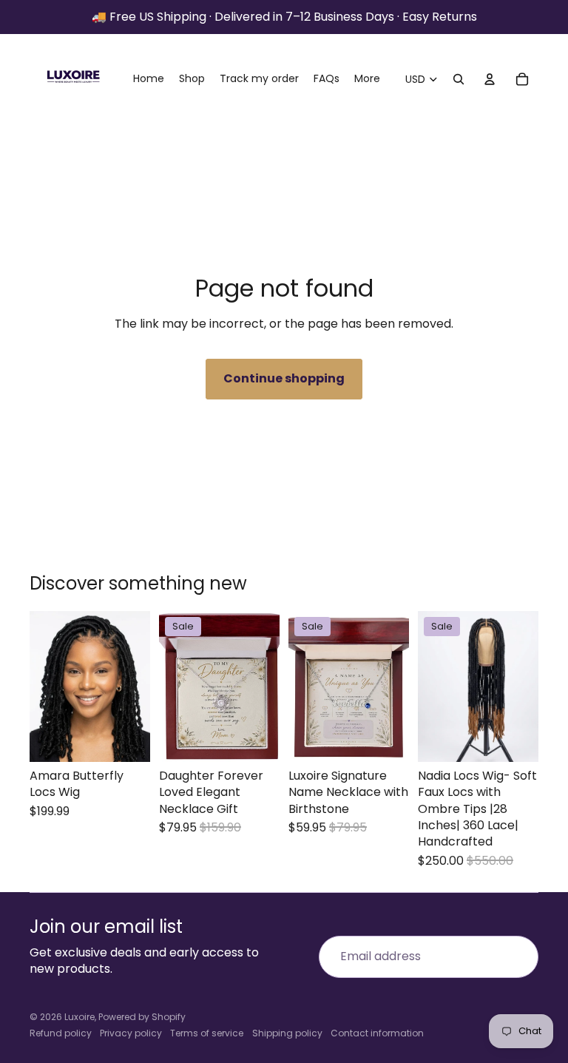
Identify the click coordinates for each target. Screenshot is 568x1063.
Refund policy (61, 1033)
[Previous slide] (41, 686)
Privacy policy (131, 1033)
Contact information (377, 1033)
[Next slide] (138, 686)
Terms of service (206, 1033)
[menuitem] (367, 79)
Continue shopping (284, 378)
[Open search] (458, 79)
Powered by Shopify (142, 1016)
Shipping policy (287, 1033)
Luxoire (79, 1016)
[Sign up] (518, 956)
